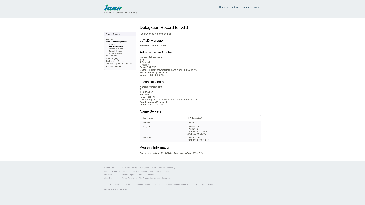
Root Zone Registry (129, 168)
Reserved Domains (113, 66)
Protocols (235, 7)
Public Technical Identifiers (186, 184)
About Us (108, 178)
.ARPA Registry (112, 58)
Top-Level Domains (116, 46)
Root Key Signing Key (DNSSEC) (119, 64)
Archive (157, 178)
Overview (109, 39)
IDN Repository (169, 168)
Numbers (247, 7)
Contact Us (166, 178)
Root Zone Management (116, 42)
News (124, 178)
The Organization (146, 178)
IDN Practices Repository (116, 61)
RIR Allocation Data (145, 171)
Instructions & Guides (116, 53)
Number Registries (129, 171)
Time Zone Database (146, 175)
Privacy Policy (110, 190)
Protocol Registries (129, 175)
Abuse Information (162, 171)
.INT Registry (111, 56)
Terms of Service (124, 190)
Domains (223, 7)
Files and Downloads (116, 49)
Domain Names (110, 168)
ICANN (210, 184)
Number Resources (112, 171)
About (257, 7)
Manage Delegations (116, 51)
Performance (133, 178)
